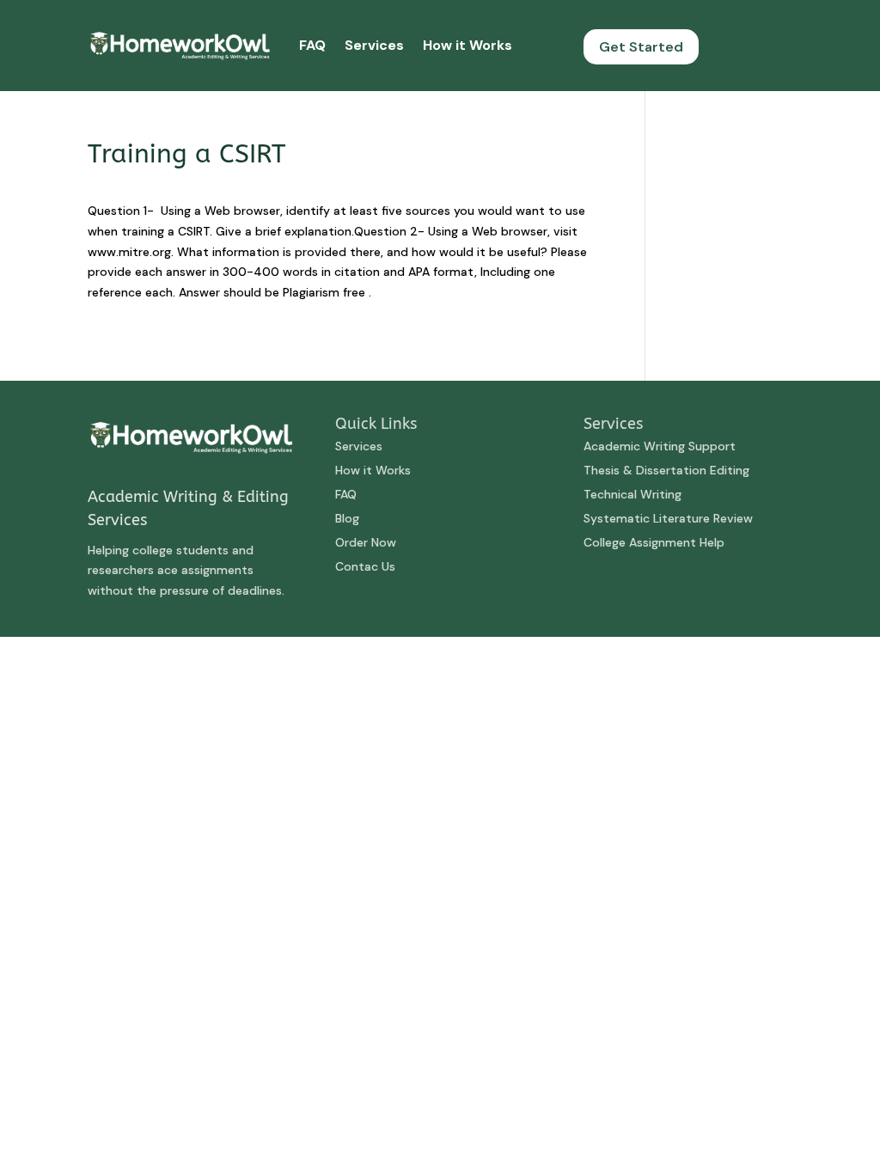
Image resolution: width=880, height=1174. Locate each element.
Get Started (641, 47)
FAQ (312, 45)
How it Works (467, 45)
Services (374, 45)
